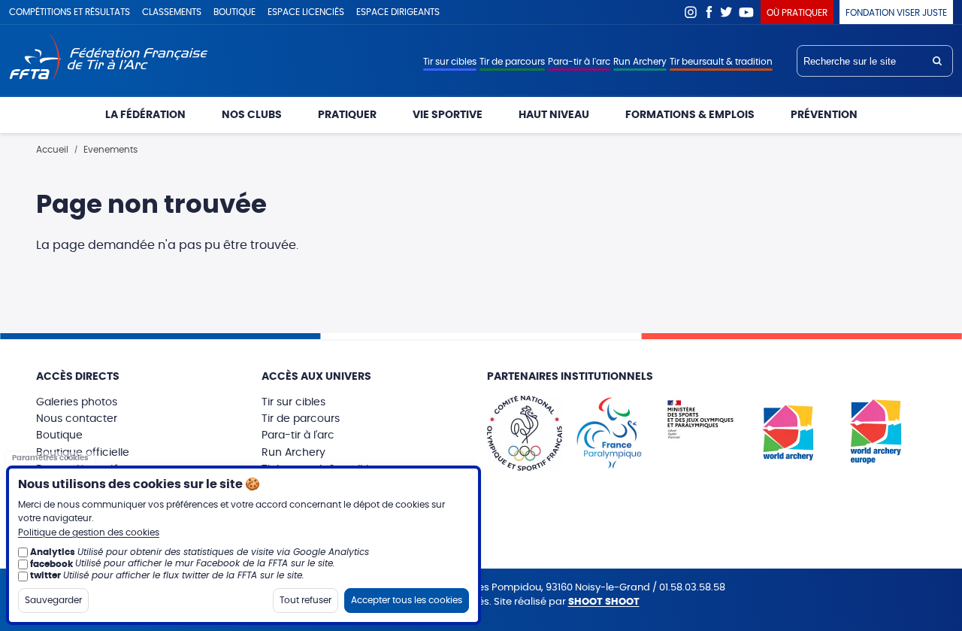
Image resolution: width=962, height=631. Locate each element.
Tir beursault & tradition (721, 61)
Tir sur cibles (449, 61)
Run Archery (640, 61)
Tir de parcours (512, 61)
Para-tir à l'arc (579, 61)
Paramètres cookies (50, 458)
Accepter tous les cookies (406, 599)
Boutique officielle (82, 452)
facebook (51, 563)
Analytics (52, 552)
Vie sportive (448, 115)
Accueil (52, 149)
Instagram (691, 12)
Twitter (727, 12)
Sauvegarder (53, 599)
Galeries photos (76, 402)
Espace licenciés (306, 12)
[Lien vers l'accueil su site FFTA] (108, 58)
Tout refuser (305, 599)
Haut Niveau (554, 115)
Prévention (824, 115)
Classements (171, 12)
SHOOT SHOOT (604, 602)
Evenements (110, 149)
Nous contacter (76, 419)
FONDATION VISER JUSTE (896, 12)
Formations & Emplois (690, 115)
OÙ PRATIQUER (797, 12)
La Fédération (145, 115)
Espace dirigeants (398, 12)
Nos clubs (252, 115)
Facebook (709, 12)
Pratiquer (347, 115)
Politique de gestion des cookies (88, 532)
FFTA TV (747, 12)
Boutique (234, 12)
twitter (45, 575)
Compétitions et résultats (69, 12)
